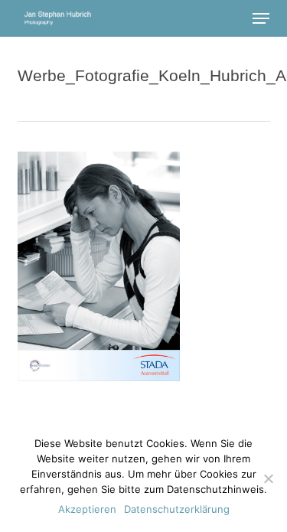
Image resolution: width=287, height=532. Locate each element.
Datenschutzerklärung (177, 509)
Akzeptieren (87, 509)
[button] (261, 18)
